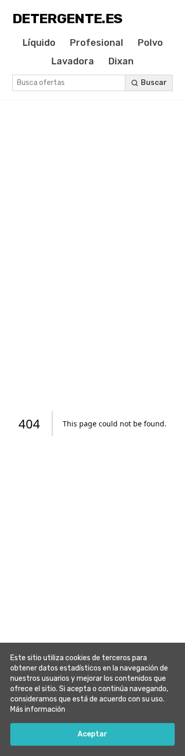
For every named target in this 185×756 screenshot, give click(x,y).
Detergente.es (67, 18)
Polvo (150, 42)
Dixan (121, 61)
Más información (37, 709)
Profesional (96, 42)
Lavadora (72, 61)
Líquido (39, 42)
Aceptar (92, 734)
